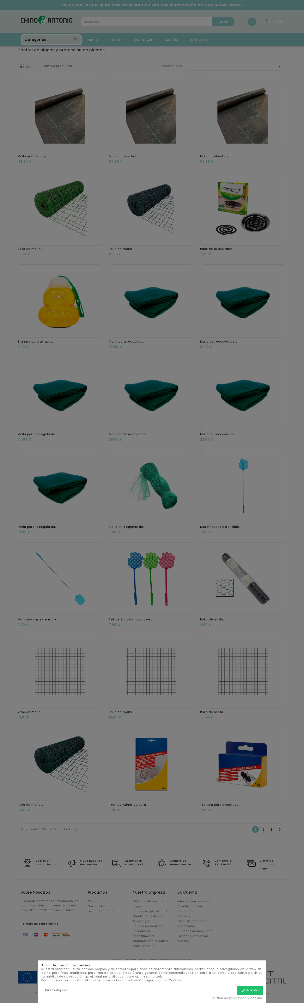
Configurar (56, 990)
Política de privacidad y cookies (237, 998)
